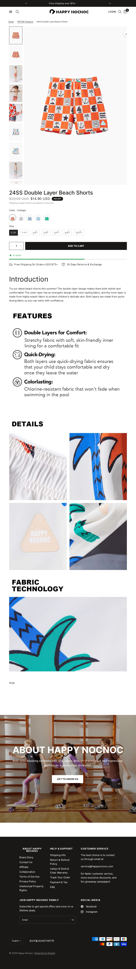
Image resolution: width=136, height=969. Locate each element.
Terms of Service (29, 876)
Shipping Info (58, 855)
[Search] (17, 12)
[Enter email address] (72, 920)
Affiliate (23, 867)
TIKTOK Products (25, 21)
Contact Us (25, 862)
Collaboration (27, 871)
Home (11, 21)
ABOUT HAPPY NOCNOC (32, 850)
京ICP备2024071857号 (41, 940)
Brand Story (26, 857)
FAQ (52, 887)
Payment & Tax (59, 882)
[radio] (12, 217)
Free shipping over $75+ (87, 3)
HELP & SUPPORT (61, 849)
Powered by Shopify (44, 953)
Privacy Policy (27, 881)
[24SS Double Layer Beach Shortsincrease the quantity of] (20, 246)
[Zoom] (127, 33)
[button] (67, 779)
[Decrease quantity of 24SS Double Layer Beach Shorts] (11, 246)
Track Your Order (60, 877)
